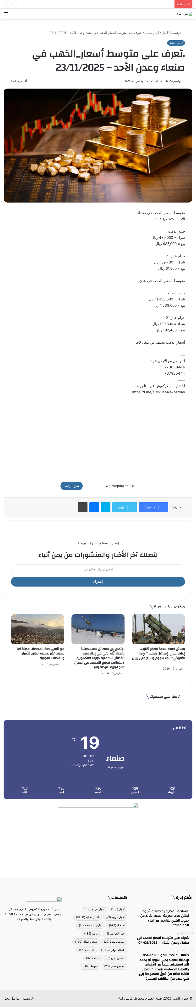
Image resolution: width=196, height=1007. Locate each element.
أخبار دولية (94, 909)
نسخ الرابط (71, 486)
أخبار (165, 33)
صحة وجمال (86, 941)
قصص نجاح (116, 958)
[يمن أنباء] (184, 14)
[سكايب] (105, 507)
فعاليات (86, 950)
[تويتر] (35, 928)
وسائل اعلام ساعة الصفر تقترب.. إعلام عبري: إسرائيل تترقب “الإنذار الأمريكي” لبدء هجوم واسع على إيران (158, 656)
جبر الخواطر (115, 933)
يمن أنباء (123, 998)
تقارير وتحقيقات (90, 925)
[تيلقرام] (30, 928)
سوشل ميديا (114, 941)
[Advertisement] (98, 436)
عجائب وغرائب (113, 950)
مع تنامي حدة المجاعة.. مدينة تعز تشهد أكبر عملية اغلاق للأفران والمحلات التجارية (40, 653)
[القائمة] (6, 15)
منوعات (90, 966)
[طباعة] (82, 507)
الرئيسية (177, 33)
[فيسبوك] (41, 928)
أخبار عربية (115, 917)
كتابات (93, 958)
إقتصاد (117, 925)
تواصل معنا (12, 998)
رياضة (91, 933)
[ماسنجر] (94, 507)
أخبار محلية (152, 33)
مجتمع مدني (114, 966)
